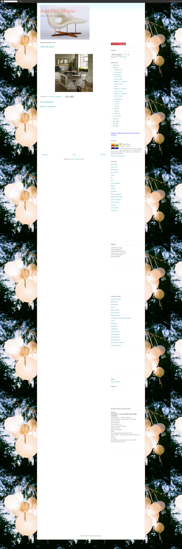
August (116, 101)
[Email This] (66, 97)
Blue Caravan (114, 172)
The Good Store (115, 202)
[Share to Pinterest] (73, 97)
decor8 (113, 307)
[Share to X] (69, 97)
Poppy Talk (114, 323)
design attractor (115, 310)
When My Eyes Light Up (117, 342)
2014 (114, 67)
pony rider (113, 191)
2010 (114, 126)
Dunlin (112, 175)
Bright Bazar (114, 302)
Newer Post (45, 154)
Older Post (103, 154)
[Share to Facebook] (71, 97)
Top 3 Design (114, 207)
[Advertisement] (125, 227)
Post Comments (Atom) (77, 159)
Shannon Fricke (115, 331)
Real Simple (114, 326)
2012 (114, 121)
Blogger (99, 536)
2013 (114, 119)
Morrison (113, 188)
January (116, 116)
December (117, 70)
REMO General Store (117, 197)
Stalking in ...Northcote (120, 93)
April (115, 111)
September (117, 99)
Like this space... (118, 76)
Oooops (116, 86)
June (115, 106)
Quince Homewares (116, 194)
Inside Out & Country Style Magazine (121, 318)
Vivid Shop (114, 210)
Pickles (113, 321)
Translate (124, 57)
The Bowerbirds (115, 334)
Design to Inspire (115, 315)
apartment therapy (116, 299)
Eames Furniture (115, 381)
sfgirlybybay (114, 329)
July (115, 104)
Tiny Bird (113, 205)
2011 (114, 123)
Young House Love (116, 345)
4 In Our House (57, 11)
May (115, 108)
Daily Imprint (114, 304)
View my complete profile (118, 156)
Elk (112, 178)
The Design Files (115, 337)
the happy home (115, 340)
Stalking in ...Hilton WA (120, 88)
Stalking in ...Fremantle (120, 81)
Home (74, 154)
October (116, 74)
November (117, 72)
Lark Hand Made (115, 183)
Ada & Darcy (114, 164)
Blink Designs (114, 169)
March (116, 113)
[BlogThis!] (68, 97)
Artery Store (114, 167)
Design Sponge (115, 312)
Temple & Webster (116, 199)
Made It (113, 186)
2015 (114, 65)
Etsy (112, 180)
